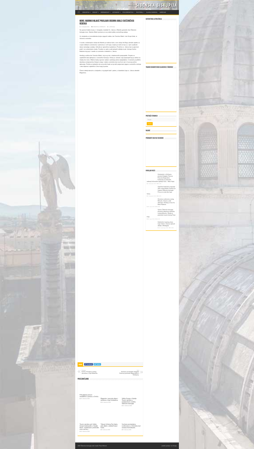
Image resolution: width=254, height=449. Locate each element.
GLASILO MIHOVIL (151, 12)
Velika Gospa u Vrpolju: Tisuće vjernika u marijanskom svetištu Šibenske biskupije (129, 401)
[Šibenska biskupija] (127, 5)
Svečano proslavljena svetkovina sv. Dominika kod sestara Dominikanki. (131, 425)
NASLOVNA (78, 12)
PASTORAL (139, 12)
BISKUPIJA (86, 12)
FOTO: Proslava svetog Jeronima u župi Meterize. (90, 372)
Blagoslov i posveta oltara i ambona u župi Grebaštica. (109, 399)
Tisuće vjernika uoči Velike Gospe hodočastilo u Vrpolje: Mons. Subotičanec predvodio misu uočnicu (89, 426)
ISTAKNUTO (102, 26)
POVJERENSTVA (128, 12)
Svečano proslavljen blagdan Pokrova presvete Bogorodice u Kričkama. (129, 373)
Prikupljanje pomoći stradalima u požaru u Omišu (89, 395)
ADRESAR (163, 12)
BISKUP (95, 12)
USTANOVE (115, 12)
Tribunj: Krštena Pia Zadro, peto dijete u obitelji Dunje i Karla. (109, 425)
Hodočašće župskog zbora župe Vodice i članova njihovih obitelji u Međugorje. (166, 223)
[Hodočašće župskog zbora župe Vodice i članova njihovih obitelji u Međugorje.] (152, 225)
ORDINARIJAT (105, 12)
